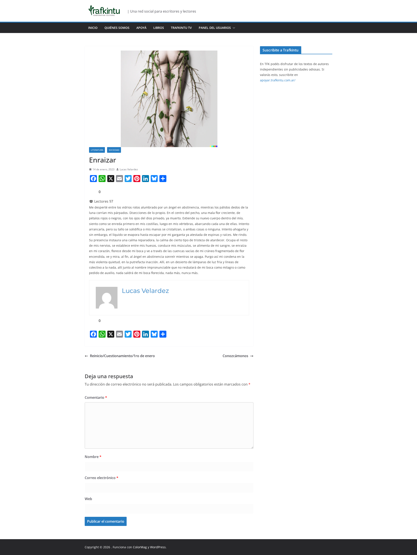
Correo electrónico (101, 477)
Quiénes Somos (116, 28)
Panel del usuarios (215, 28)
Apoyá (141, 28)
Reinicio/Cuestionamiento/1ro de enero (122, 355)
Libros (158, 28)
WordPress (158, 547)
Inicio (93, 28)
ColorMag (140, 547)
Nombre (93, 456)
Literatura (97, 149)
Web (88, 498)
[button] (233, 28)
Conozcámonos (235, 355)
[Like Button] (92, 192)
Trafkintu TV (181, 28)
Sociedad (114, 149)
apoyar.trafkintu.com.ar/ (277, 80)
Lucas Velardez (129, 169)
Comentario (96, 397)
